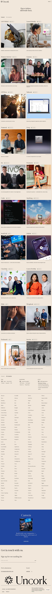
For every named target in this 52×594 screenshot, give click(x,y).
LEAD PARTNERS (22, 379)
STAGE (2, 379)
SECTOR (39, 379)
